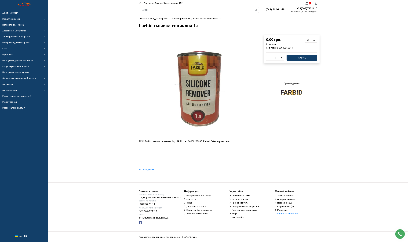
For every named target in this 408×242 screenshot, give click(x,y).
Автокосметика (9, 90)
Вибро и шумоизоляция (13, 108)
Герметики (7, 54)
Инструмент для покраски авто (17, 60)
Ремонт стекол (9, 102)
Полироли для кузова (13, 25)
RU (25, 236)
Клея (4, 48)
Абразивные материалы (14, 31)
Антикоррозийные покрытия (16, 36)
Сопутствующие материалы (15, 66)
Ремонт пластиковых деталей (16, 96)
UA (20, 236)
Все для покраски (11, 19)
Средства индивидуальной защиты (19, 78)
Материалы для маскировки (16, 43)
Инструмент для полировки (15, 72)
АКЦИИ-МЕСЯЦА (10, 13)
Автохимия (7, 84)
